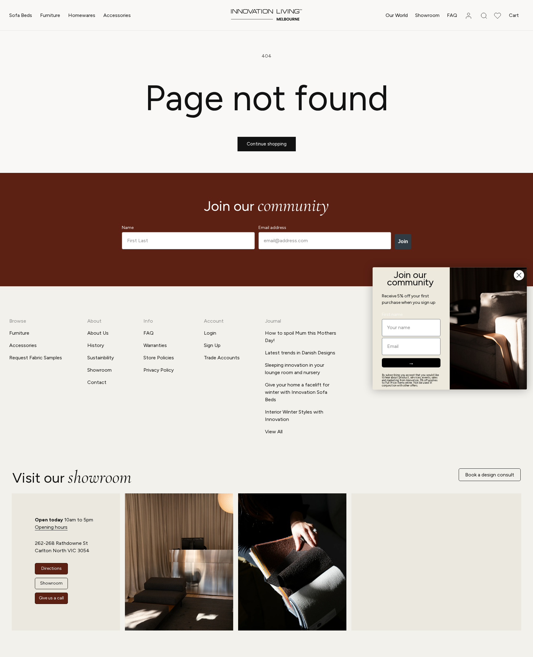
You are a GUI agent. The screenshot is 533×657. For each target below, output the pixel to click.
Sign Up (212, 345)
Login (210, 333)
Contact (96, 382)
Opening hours (51, 527)
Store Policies (158, 358)
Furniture (50, 15)
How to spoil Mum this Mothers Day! (300, 336)
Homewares (81, 15)
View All (274, 432)
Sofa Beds (20, 15)
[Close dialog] (519, 275)
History (95, 345)
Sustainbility (100, 358)
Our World (397, 15)
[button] (20, 15)
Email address (272, 227)
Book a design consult (489, 475)
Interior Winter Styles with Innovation (294, 415)
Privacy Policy (158, 370)
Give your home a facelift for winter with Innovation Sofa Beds (297, 392)
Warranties (155, 345)
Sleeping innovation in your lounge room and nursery (294, 368)
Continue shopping (267, 144)
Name (128, 227)
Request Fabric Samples (35, 358)
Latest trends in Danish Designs (300, 353)
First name (392, 314)
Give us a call (51, 598)
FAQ (148, 333)
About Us (98, 333)
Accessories (117, 15)
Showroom (99, 370)
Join (403, 241)
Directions (51, 568)
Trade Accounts (222, 358)
